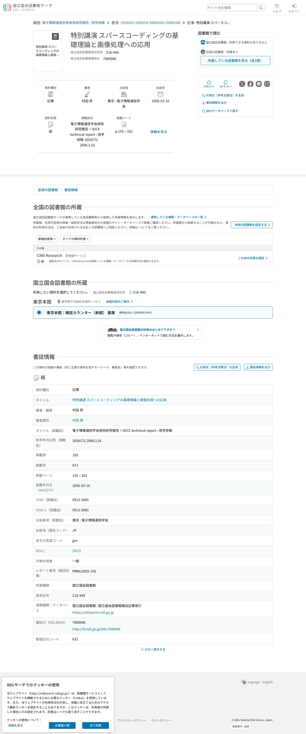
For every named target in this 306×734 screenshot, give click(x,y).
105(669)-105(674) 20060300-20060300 (150, 22)
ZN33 (76, 550)
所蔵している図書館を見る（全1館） (235, 60)
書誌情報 (71, 189)
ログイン (294, 11)
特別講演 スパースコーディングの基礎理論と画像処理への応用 (119, 399)
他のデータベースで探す (222, 111)
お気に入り (209, 86)
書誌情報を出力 (216, 102)
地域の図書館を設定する (251, 225)
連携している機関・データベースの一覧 (177, 217)
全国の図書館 (48, 189)
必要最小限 (62, 725)
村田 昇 (77, 420)
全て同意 (95, 725)
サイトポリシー (161, 720)
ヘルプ (276, 11)
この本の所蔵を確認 (251, 258)
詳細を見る (159, 131)
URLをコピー (225, 86)
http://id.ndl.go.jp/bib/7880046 (96, 628)
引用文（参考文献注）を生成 (225, 95)
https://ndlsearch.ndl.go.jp (93, 612)
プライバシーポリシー (131, 720)
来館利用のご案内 (117, 301)
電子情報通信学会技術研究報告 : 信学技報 (73, 22)
